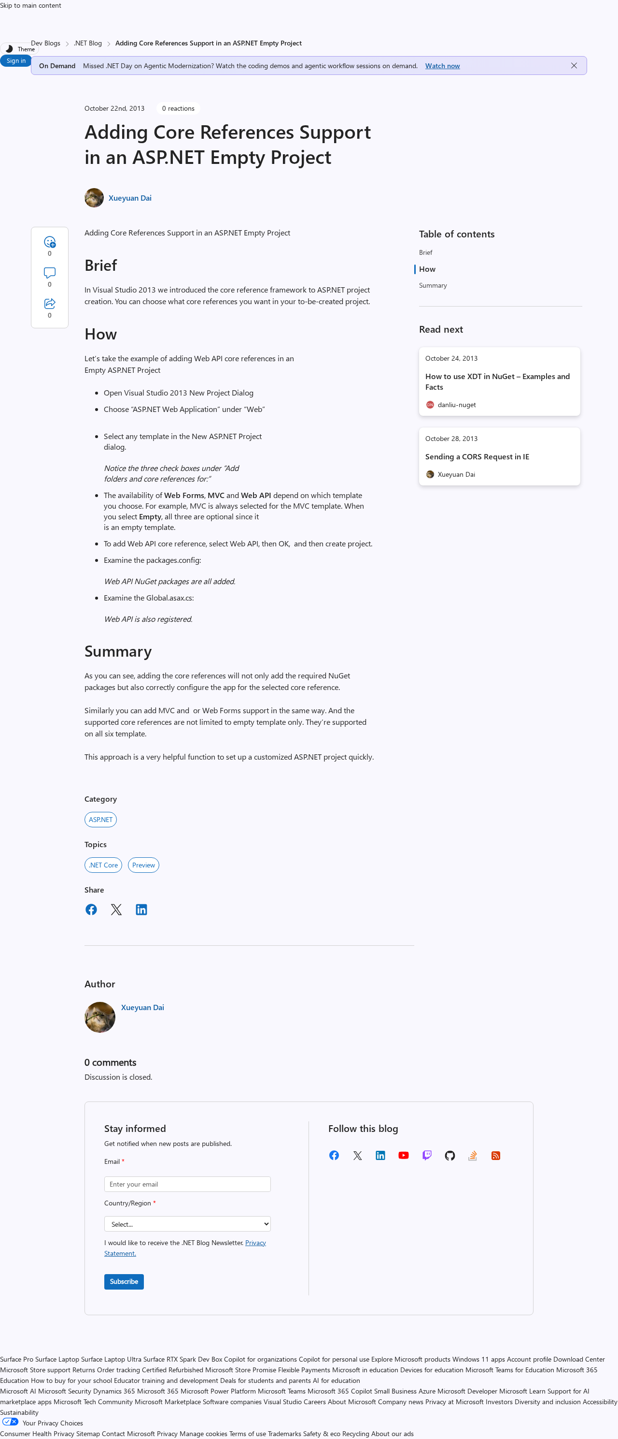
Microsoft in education (365, 1369)
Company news (400, 1401)
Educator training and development (166, 1380)
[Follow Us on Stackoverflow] (472, 1158)
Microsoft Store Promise (240, 1369)
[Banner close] (574, 65)
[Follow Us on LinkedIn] (380, 1158)
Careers (315, 1401)
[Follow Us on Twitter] (357, 1158)
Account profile (529, 1359)
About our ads (392, 1433)
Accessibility (600, 1401)
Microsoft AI (18, 1390)
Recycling (355, 1433)
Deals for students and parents (265, 1380)
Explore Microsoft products (410, 1359)
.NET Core (103, 864)
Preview (143, 864)
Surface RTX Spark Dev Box (182, 1359)
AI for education (336, 1380)
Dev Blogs (45, 42)
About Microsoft (352, 1401)
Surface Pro (16, 1359)
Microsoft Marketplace (168, 1401)
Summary (433, 285)
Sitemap (88, 1433)
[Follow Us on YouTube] (403, 1158)
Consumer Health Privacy (37, 1433)
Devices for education (432, 1369)
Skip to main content (30, 5)
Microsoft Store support (35, 1369)
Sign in (16, 60)
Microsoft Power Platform (218, 1390)
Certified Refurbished (172, 1369)
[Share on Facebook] (91, 911)
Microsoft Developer (467, 1390)
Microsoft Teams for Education (509, 1369)
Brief (425, 252)
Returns (83, 1369)
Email (114, 1161)
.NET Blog (88, 42)
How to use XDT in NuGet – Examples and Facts (497, 381)
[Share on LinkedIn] (141, 911)
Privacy (168, 1433)
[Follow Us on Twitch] (427, 1158)
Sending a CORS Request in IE (477, 456)
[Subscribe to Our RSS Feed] (496, 1158)
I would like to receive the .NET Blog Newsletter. (185, 1248)
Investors (499, 1401)
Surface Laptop (57, 1359)
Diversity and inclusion (548, 1401)
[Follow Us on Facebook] (334, 1158)
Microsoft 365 (158, 1390)
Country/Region (130, 1202)
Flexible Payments (304, 1369)
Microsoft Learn (522, 1390)
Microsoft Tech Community (93, 1401)
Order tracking (118, 1369)
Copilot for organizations (260, 1359)
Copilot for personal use (334, 1359)
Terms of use (247, 1433)
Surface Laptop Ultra (111, 1359)
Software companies (232, 1401)
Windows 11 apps (478, 1359)
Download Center (579, 1359)
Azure (427, 1390)
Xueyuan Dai (130, 197)
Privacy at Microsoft (454, 1401)
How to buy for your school (71, 1380)
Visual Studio (283, 1401)
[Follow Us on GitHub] (450, 1158)
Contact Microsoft (128, 1433)
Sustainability (19, 1412)
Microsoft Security (64, 1390)
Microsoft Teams (282, 1390)
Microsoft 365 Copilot (340, 1390)
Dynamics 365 (114, 1390)
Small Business (395, 1390)
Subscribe (124, 1281)
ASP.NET (100, 819)
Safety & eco (321, 1433)
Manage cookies (203, 1433)
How (427, 269)
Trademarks (284, 1433)
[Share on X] (116, 911)
